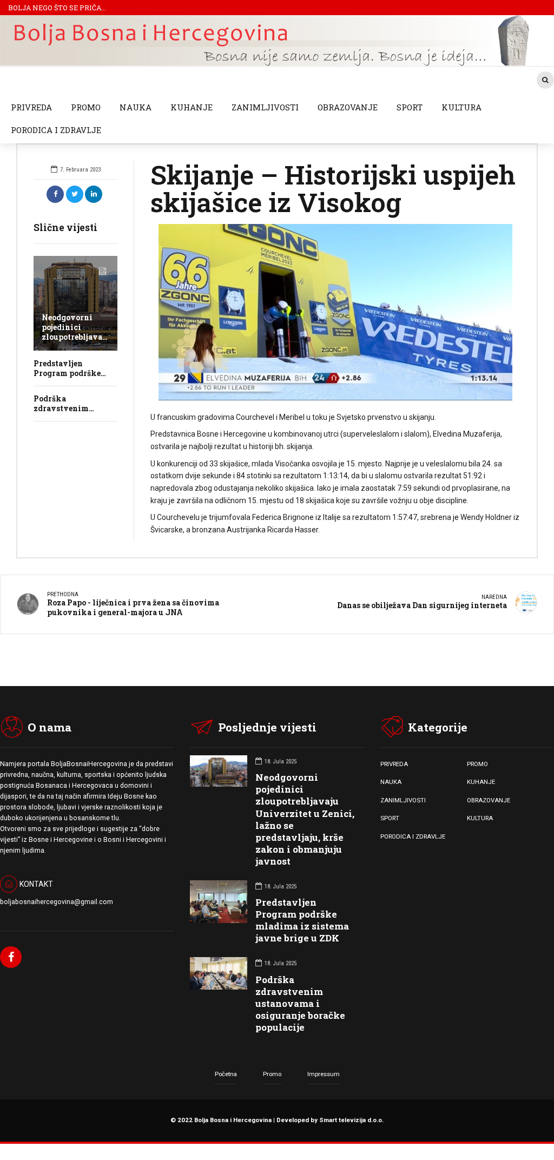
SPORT (410, 107)
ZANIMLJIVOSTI (265, 107)
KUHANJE (191, 107)
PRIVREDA (31, 107)
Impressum (323, 1074)
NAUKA (135, 107)
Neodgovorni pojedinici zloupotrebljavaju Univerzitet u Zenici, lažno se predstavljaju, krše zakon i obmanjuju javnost (304, 819)
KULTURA (461, 107)
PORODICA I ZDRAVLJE (56, 129)
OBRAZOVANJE (348, 107)
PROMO (86, 107)
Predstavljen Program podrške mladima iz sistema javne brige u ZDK (302, 920)
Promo (272, 1074)
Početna (226, 1074)
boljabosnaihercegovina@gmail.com (56, 902)
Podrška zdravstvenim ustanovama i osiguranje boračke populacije (300, 1003)
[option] (335, 312)
